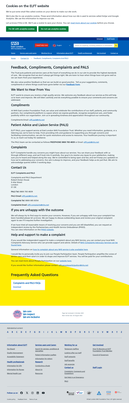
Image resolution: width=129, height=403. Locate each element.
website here (65, 261)
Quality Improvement (15, 353)
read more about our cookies (84, 23)
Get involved (101, 53)
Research (39, 362)
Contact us (114, 53)
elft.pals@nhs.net (37, 120)
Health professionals (85, 53)
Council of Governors (100, 355)
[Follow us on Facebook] (21, 393)
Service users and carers (28, 53)
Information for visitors (43, 359)
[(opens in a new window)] (32, 393)
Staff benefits (69, 361)
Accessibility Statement (15, 357)
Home (13, 53)
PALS (66, 381)
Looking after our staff (72, 353)
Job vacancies (69, 364)
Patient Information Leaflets (45, 355)
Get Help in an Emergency (74, 377)
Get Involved (98, 345)
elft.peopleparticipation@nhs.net (73, 265)
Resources (39, 373)
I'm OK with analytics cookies (21, 29)
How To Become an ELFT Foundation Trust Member (102, 350)
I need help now (42, 45)
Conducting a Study (42, 366)
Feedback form (22, 399)
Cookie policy (11, 399)
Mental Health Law (14, 373)
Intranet (100, 39)
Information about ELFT (65, 53)
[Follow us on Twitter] (27, 393)
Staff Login (97, 367)
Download (17, 287)
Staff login (111, 39)
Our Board (11, 349)
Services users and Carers (45, 345)
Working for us (46, 53)
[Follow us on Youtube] (43, 393)
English (59, 45)
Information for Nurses (15, 370)
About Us (38, 370)
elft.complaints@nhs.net (38, 205)
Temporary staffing (71, 349)
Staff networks (69, 357)
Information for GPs (14, 366)
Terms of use (33, 399)
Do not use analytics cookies (53, 29)
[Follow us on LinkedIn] (38, 393)
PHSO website (47, 229)
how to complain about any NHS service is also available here (60, 249)
